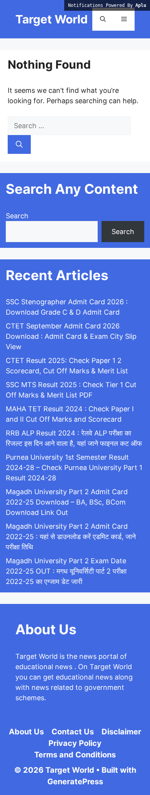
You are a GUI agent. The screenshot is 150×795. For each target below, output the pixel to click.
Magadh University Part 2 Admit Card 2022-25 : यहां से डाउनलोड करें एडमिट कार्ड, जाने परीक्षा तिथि (71, 536)
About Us (26, 731)
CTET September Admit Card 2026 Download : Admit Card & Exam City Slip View (71, 336)
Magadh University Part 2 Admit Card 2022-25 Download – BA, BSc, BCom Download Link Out (67, 502)
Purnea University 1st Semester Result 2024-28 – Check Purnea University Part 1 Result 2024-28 (74, 467)
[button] (102, 19)
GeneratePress (75, 781)
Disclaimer (121, 731)
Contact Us (73, 731)
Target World (51, 19)
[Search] (19, 144)
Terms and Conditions (75, 754)
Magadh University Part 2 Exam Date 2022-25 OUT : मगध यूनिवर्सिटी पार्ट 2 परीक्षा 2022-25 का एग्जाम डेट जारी (66, 571)
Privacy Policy (75, 743)
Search (17, 216)
